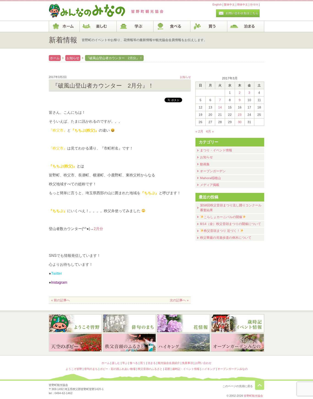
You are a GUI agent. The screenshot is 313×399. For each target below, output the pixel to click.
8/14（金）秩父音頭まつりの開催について (230, 224)
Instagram (59, 282)
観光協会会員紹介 (169, 363)
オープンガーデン (213, 171)
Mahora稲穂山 (210, 178)
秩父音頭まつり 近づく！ (222, 231)
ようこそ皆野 (75, 323)
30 (240, 122)
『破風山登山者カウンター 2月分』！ (114, 58)
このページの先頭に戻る (259, 385)
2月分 (98, 229)
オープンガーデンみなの (237, 343)
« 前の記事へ (60, 300)
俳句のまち (129, 323)
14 (220, 107)
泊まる (245, 26)
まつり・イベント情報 (216, 150)
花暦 (183, 323)
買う (208, 26)
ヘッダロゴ (80, 11)
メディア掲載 (209, 185)
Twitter (56, 273)
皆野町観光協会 (253, 395)
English (217, 4)
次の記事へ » (179, 300)
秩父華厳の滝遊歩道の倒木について (225, 237)
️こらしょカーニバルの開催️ (223, 217)
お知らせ (72, 58)
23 (240, 114)
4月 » (210, 131)
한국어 (254, 4)
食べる (172, 26)
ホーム (64, 26)
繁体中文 (229, 4)
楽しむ (98, 26)
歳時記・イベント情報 (237, 323)
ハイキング (183, 343)
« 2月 (199, 131)
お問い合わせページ (238, 13)
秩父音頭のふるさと (129, 343)
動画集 (205, 164)
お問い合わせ (203, 363)
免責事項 (187, 363)
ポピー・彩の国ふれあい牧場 (75, 343)
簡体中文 (242, 4)
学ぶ (135, 26)
